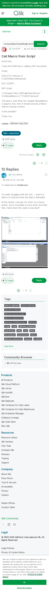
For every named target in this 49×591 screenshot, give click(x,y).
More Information (24, 588)
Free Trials (6, 446)
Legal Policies (7, 548)
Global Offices (8, 503)
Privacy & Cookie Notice (13, 552)
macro (33, 335)
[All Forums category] (5, 363)
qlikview (32, 322)
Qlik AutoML (7, 392)
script (7, 326)
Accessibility (7, 486)
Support (5, 462)
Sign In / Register (40, 13)
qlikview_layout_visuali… (15, 314)
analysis (28, 339)
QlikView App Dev (19, 123)
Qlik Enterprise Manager (12, 413)
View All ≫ (8, 346)
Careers (5, 495)
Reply (39, 145)
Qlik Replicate (7, 401)
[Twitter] (3, 524)
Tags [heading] (7, 299)
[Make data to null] (43, 154)
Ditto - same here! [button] (11, 133)
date (19, 331)
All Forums (15, 363)
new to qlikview (28, 305)
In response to (15, 185)
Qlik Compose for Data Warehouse (17, 409)
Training (5, 458)
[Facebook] (14, 524)
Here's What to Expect (29, 23)
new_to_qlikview (12, 305)
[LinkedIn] (9, 524)
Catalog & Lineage (10, 417)
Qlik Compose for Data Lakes (15, 405)
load (25, 331)
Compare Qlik (7, 450)
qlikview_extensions (13, 339)
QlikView (6, 31)
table (32, 331)
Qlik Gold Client (8, 421)
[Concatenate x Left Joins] (39, 154)
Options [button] (44, 31)
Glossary (5, 454)
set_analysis (10, 335)
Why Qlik (5, 426)
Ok (24, 582)
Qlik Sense (6, 388)
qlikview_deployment (14, 318)
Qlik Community (9, 518)
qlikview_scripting (12, 310)
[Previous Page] (36, 163)
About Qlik (6, 474)
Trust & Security (8, 482)
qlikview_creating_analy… (15, 322)
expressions (23, 335)
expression (10, 331)
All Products (7, 380)
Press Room (7, 478)
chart (14, 326)
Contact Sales (8, 507)
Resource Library (9, 437)
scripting (37, 339)
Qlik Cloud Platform (10, 384)
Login (35, 2)
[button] (46, 48)
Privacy (4, 490)
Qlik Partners (7, 441)
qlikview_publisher (27, 326)
